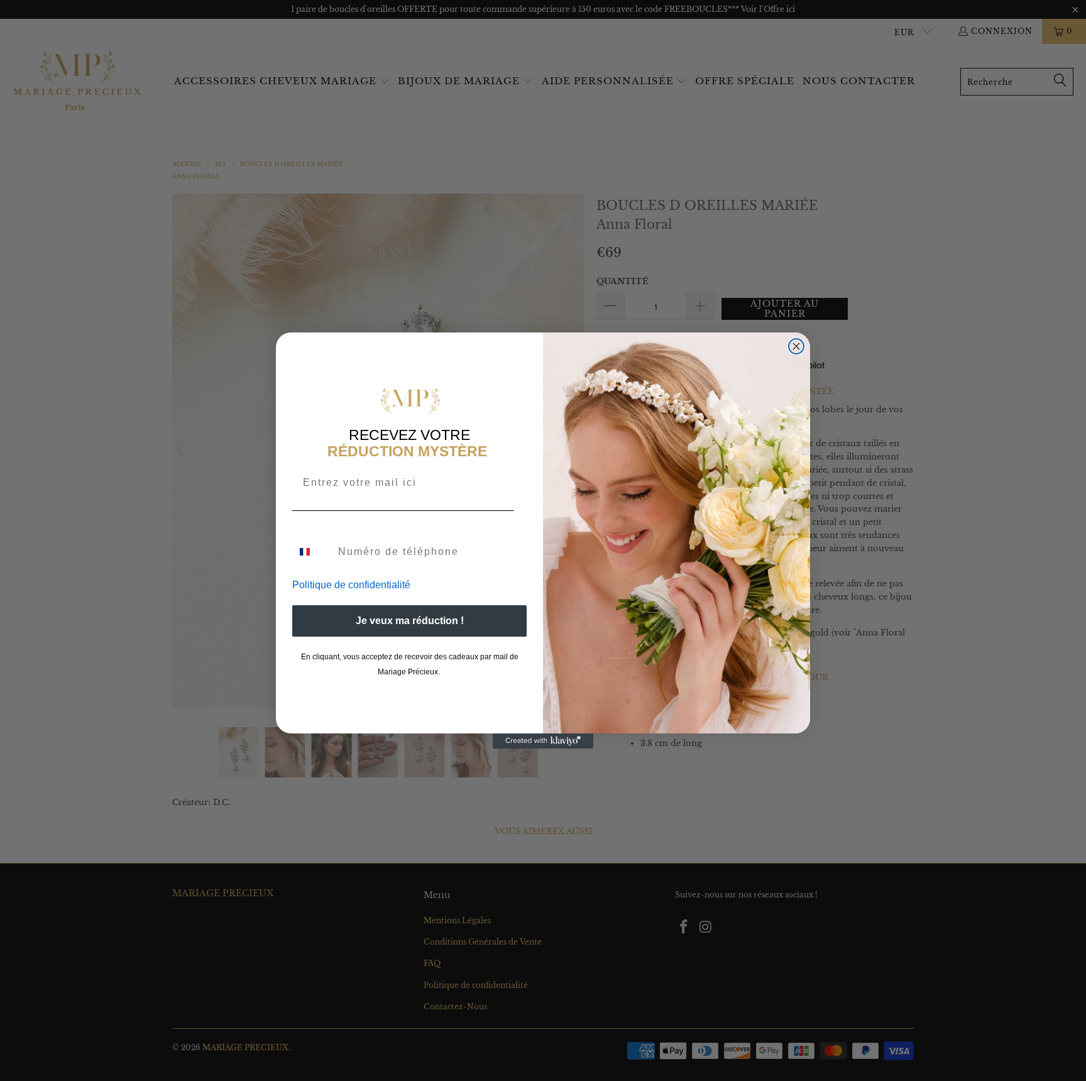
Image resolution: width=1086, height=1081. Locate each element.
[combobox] (312, 552)
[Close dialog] (796, 346)
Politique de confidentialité (351, 584)
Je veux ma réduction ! (410, 620)
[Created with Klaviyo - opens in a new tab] (543, 741)
